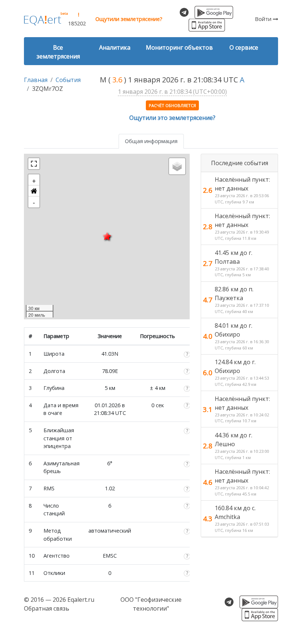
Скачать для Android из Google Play (213, 12)
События (68, 80)
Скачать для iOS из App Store (207, 25)
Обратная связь (46, 608)
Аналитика (114, 47)
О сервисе (243, 47)
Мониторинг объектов (179, 47)
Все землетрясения (58, 51)
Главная (36, 80)
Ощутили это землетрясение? (172, 118)
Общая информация (151, 141)
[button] (33, 190)
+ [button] (34, 180)
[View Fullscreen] (33, 163)
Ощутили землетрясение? (128, 18)
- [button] (34, 202)
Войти (264, 18)
